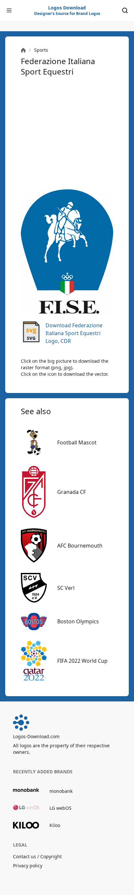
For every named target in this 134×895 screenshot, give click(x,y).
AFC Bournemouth (79, 545)
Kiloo (54, 825)
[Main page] (23, 50)
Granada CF (71, 491)
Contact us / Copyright (37, 856)
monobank (61, 791)
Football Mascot (77, 442)
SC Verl (65, 587)
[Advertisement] (67, 133)
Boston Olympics (78, 621)
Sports (41, 50)
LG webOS (60, 808)
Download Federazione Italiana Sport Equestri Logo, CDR (74, 333)
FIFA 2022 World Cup (82, 660)
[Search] (124, 10)
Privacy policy (27, 865)
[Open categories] (9, 10)
